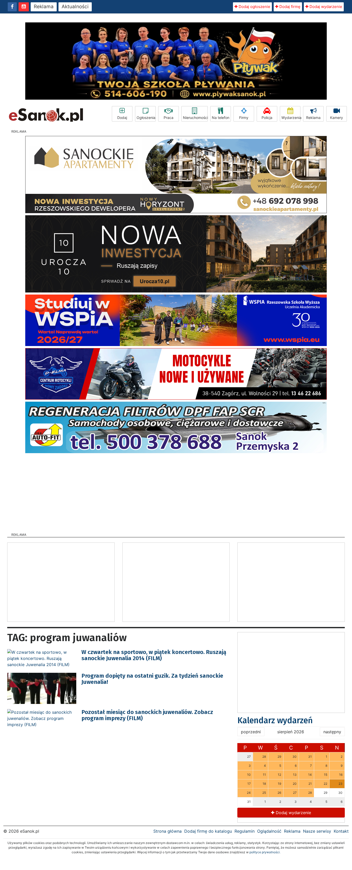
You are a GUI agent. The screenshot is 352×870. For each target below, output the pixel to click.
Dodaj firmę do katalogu (208, 831)
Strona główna (167, 831)
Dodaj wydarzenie (325, 6)
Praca (168, 117)
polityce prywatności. (264, 852)
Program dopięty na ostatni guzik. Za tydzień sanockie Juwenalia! (152, 678)
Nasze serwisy (317, 831)
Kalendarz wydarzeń (275, 720)
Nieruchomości (195, 117)
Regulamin (244, 831)
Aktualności (75, 7)
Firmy (243, 117)
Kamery (336, 117)
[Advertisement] (176, 491)
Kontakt (341, 831)
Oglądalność (269, 831)
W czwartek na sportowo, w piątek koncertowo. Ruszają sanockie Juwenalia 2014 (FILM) (153, 655)
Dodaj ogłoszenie (254, 6)
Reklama (44, 7)
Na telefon (220, 117)
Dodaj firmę (289, 6)
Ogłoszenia (146, 117)
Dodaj (122, 117)
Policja (267, 117)
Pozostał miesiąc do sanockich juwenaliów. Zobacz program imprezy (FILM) (147, 715)
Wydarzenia (290, 117)
